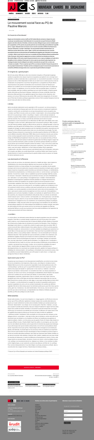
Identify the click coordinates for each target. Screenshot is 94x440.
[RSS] (80, 1)
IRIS (36, 411)
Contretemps (38, 408)
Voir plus (74, 172)
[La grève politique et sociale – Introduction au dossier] (66, 160)
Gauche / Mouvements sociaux (24, 17)
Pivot (36, 421)
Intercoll (37, 412)
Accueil (9, 17)
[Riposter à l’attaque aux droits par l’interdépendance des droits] (66, 167)
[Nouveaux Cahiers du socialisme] (47, 7)
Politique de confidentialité (68, 432)
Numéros (11, 13)
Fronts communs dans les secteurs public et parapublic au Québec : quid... (73, 123)
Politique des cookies (67, 433)
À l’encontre (38, 406)
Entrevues (40, 13)
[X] (83, 1)
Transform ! (38, 429)
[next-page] (11, 391)
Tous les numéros (67, 63)
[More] (41, 361)
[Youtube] (85, 1)
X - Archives (14, 17)
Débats (34, 13)
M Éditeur (37, 420)
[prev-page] (9, 391)
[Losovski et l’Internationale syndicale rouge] (66, 145)
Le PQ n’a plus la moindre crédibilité (32, 386)
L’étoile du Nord (39, 417)
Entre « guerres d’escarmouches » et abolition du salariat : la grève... (78, 152)
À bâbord (37, 404)
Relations (37, 428)
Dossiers (27, 13)
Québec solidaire (39, 426)
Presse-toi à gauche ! (40, 424)
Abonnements (19, 13)
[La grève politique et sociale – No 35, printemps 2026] (74, 80)
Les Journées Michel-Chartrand (15, 375)
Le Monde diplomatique (40, 418)
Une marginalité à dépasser (48, 386)
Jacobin (37, 414)
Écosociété (37, 409)
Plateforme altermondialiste (41, 423)
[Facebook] (78, 1)
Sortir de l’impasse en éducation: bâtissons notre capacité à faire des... (78, 138)
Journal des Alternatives (40, 415)
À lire (46, 13)
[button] (76, 1)
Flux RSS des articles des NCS (69, 430)
